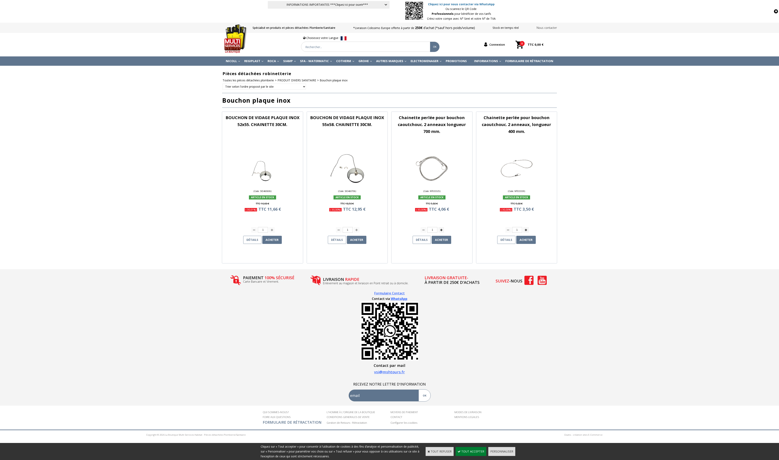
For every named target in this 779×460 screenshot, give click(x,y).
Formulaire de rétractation (529, 61)
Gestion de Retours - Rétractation (347, 422)
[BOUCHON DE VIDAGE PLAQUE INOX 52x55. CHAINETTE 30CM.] (262, 185)
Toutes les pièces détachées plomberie (248, 80)
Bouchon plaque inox (334, 80)
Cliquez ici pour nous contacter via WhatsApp (461, 4)
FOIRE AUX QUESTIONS (277, 417)
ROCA (272, 61)
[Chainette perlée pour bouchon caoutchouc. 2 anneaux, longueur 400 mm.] (516, 185)
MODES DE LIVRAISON (467, 412)
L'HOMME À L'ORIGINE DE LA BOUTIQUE (351, 412)
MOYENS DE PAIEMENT (404, 412)
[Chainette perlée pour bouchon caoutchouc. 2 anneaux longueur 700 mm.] (432, 185)
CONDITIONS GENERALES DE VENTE (348, 417)
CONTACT (396, 417)
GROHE (363, 61)
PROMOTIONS (456, 61)
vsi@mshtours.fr (389, 371)
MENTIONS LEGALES (466, 417)
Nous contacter (547, 28)
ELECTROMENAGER (424, 61)
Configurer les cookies (404, 422)
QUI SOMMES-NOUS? (276, 412)
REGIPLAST (252, 61)
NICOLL (231, 61)
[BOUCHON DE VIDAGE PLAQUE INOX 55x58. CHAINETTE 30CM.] (347, 185)
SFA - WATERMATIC (314, 61)
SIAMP (288, 61)
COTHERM (343, 61)
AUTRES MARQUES (389, 61)
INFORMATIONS (486, 61)
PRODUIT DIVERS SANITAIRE (297, 80)
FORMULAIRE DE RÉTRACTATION (292, 422)
